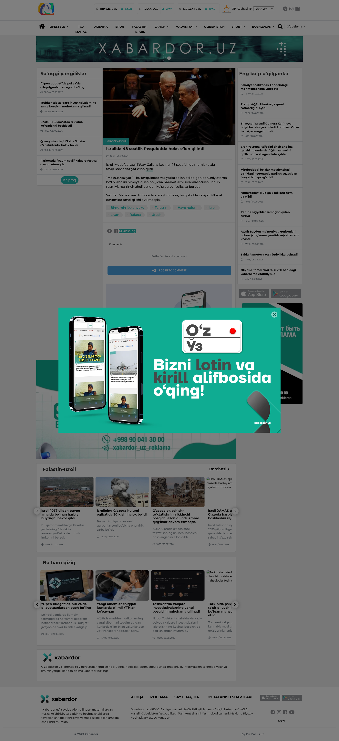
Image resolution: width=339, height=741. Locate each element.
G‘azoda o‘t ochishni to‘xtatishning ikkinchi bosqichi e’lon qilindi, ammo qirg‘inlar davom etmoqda (175, 516)
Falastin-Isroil (116, 141)
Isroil (212, 208)
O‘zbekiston (214, 26)
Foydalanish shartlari (228, 697)
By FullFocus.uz (252, 734)
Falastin (161, 208)
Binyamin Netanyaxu (127, 208)
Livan (115, 215)
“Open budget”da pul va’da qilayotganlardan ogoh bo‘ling (66, 606)
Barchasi (218, 469)
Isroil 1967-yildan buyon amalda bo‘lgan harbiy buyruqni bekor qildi (60, 514)
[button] (58, 26)
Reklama (159, 697)
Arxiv (281, 721)
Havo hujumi (188, 208)
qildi (149, 169)
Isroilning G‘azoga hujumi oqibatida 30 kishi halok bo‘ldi (122, 512)
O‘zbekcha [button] (295, 26)
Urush (156, 215)
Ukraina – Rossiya (101, 31)
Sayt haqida (186, 697)
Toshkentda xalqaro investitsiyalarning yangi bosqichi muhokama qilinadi (176, 607)
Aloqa (137, 697)
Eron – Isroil (120, 31)
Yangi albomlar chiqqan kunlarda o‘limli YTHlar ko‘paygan (116, 607)
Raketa (135, 215)
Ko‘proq (69, 180)
